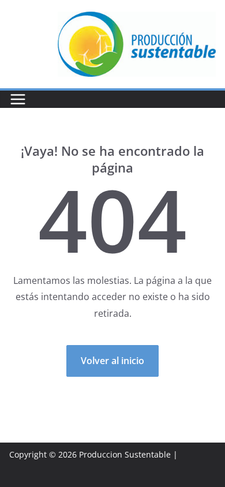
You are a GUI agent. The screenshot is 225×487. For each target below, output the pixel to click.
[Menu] (18, 99)
